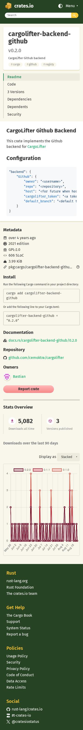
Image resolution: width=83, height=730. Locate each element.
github (32, 64)
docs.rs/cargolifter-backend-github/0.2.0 (43, 340)
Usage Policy (17, 656)
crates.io (23, 6)
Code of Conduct (20, 675)
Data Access (16, 681)
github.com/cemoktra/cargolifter (36, 358)
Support (13, 621)
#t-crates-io (18, 715)
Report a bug (17, 634)
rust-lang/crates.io (24, 709)
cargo (15, 64)
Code (11, 84)
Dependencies (19, 99)
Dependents (17, 107)
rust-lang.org (16, 581)
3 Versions (15, 92)
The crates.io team (21, 593)
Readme (14, 77)
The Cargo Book (19, 615)
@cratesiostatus (22, 721)
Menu (70, 6)
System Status (18, 628)
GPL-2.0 (14, 249)
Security (14, 114)
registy (48, 64)
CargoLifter (36, 146)
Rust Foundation (20, 587)
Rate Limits (16, 687)
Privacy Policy (18, 669)
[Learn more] (78, 267)
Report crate (28, 389)
